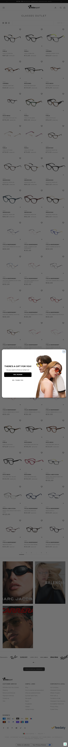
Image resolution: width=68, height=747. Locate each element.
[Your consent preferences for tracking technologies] (65, 744)
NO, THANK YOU (17, 380)
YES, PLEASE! (17, 374)
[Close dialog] (64, 351)
